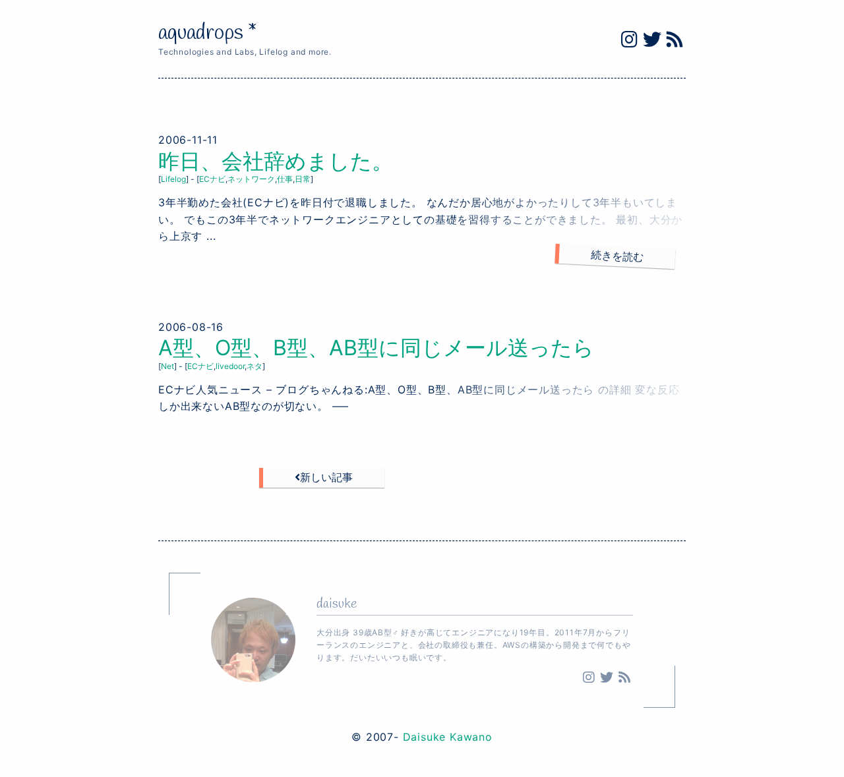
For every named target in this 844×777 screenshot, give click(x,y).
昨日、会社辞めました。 (275, 161)
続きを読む (617, 256)
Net (167, 366)
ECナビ (212, 179)
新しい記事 (326, 477)
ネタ (254, 366)
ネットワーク (251, 179)
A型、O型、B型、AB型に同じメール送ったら (376, 347)
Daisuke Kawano (448, 736)
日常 (303, 179)
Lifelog (173, 179)
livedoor (230, 366)
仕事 (285, 179)
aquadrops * (207, 33)
